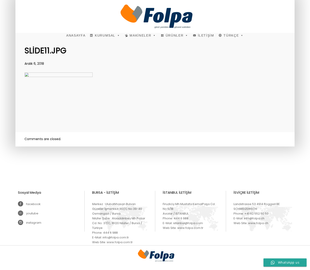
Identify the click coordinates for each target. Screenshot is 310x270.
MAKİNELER (140, 35)
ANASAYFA (75, 35)
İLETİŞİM (206, 35)
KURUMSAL (105, 35)
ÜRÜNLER (175, 35)
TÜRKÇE (231, 35)
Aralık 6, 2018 (34, 63)
